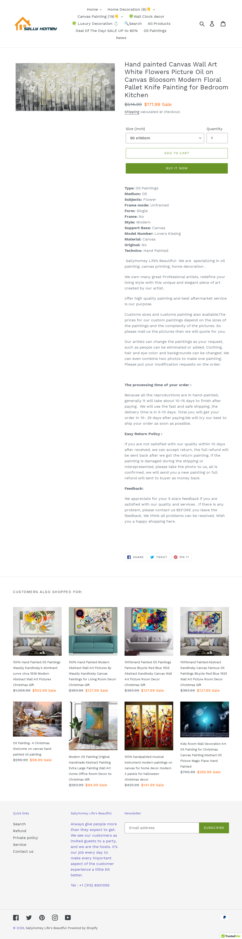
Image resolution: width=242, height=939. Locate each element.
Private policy (25, 837)
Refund (19, 831)
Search (19, 824)
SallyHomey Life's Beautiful (46, 928)
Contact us (23, 851)
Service (19, 844)
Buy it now (177, 168)
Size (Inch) (135, 129)
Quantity (215, 129)
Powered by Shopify (83, 928)
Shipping (132, 112)
